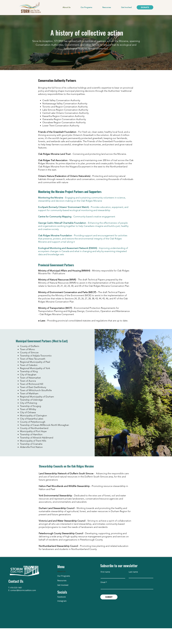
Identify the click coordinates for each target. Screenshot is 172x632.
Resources (61, 580)
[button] (86, 7)
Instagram (61, 601)
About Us (61, 571)
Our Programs (63, 576)
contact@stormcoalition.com (23, 590)
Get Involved (62, 585)
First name (105, 572)
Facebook (61, 597)
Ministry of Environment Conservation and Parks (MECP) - (68, 292)
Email (103, 582)
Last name (133, 572)
